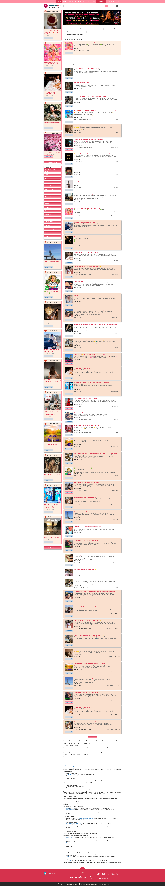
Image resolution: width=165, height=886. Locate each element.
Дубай (90, 31)
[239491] (92, 17)
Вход (109, 1)
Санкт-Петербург (78, 876)
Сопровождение (49, 221)
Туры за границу (49, 232)
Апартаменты (48, 192)
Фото (117, 874)
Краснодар (99, 28)
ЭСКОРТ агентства (106, 25)
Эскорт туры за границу (101, 879)
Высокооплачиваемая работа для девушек (75, 34)
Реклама (93, 1)
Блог (88, 1)
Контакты (103, 874)
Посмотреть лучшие (92, 736)
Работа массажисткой (77, 28)
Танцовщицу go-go (70, 854)
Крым (75, 877)
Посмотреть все (52, 162)
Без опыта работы (49, 200)
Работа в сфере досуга (71, 843)
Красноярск (106, 28)
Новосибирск (69, 31)
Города (64, 1)
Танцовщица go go (50, 229)
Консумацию (68, 857)
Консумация (48, 207)
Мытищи (70, 64)
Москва (71, 876)
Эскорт (79, 1)
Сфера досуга (115, 25)
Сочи (85, 31)
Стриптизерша (48, 225)
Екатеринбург (86, 28)
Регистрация (116, 1)
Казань (93, 28)
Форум (108, 873)
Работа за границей (97, 31)
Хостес (46, 236)
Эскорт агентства (49, 185)
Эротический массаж (93, 6)
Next (123, 50)
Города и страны (114, 873)
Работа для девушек (70, 809)
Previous (62, 50)
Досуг (84, 1)
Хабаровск (86, 878)
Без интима (48, 196)
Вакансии (59, 1)
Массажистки (99, 877)
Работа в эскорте (69, 766)
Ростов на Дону (80, 878)
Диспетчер (47, 203)
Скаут (46, 218)
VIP (75, 1)
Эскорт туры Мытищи (70, 774)
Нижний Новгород (115, 28)
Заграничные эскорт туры (71, 842)
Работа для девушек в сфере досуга (73, 823)
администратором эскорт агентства (85, 818)
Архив (108, 874)
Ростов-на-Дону (78, 31)
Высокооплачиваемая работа (50, 170)
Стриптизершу (69, 856)
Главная (66, 64)
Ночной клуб (48, 214)
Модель (47, 211)
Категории (70, 1)
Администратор (49, 189)
